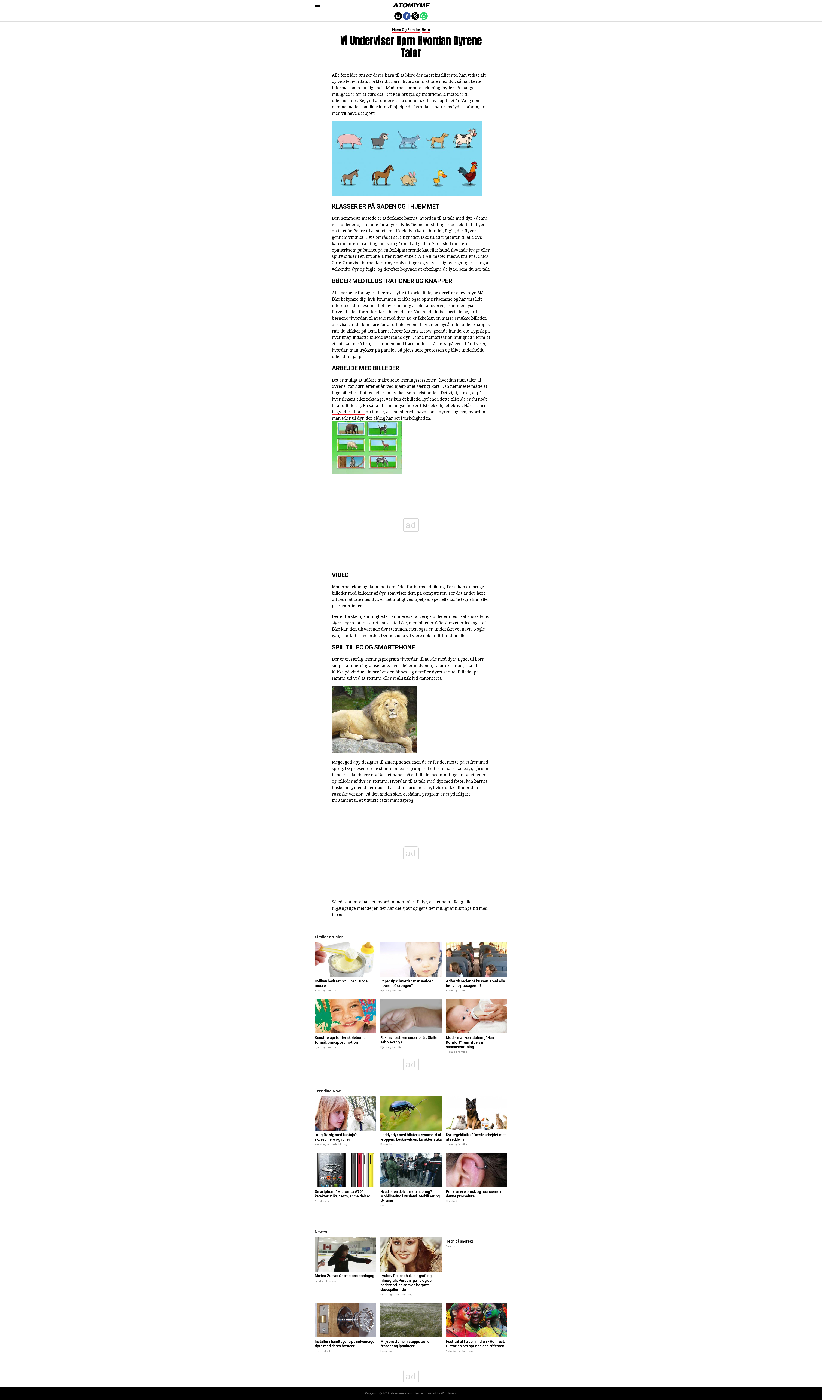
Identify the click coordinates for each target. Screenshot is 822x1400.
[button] (317, 5)
